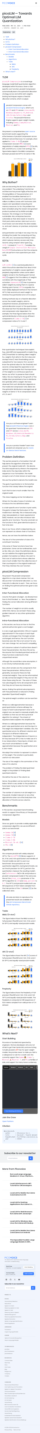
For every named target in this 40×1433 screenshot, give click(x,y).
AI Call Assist (8, 1400)
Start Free (7, 1363)
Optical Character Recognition (13, 1338)
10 (21, 842)
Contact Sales (8, 1360)
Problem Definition (12, 44)
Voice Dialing (8, 1402)
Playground (8, 1371)
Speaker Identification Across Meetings (15, 1420)
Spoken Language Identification (14, 1321)
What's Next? (10, 72)
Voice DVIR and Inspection (12, 1409)
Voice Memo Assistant (11, 1396)
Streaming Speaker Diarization (13, 1317)
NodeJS (13, 1067)
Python (6, 1067)
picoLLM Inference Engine (15, 108)
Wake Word (8, 1303)
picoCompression (9, 1351)
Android (20, 1067)
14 (28, 955)
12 (20, 856)
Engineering (6, 32)
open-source (30, 131)
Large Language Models (11, 1332)
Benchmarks (10, 54)
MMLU (14, 64)
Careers (7, 1376)
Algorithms (13, 59)
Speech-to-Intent (9, 1306)
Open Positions (7, 1121)
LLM (14, 32)
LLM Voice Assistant (10, 1391)
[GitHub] (10, 1279)
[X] (15, 1279)
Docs (6, 1365)
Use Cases (7, 1367)
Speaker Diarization (10, 1319)
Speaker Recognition (10, 1314)
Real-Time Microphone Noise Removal (15, 1393)
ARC (13, 67)
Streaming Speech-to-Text (12, 1308)
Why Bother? (10, 39)
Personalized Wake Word (11, 1385)
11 (11, 845)
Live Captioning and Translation (13, 1387)
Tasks (11, 62)
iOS (27, 1067)
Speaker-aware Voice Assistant (13, 1417)
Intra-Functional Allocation (19, 52)
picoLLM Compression (13, 47)
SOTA (7, 42)
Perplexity (15, 69)
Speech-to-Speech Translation (13, 1389)
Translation (8, 1329)
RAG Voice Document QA (11, 1404)
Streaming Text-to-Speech (12, 1312)
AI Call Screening (9, 1398)
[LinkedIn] (6, 1279)
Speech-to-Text (9, 1310)
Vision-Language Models (12, 1340)
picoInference (8, 1353)
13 (30, 888)
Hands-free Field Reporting (12, 1411)
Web (31, 1067)
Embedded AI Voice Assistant (13, 1415)
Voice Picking (8, 1413)
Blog (6, 1369)
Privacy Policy (8, 1430)
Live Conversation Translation (13, 1407)
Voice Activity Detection (11, 1301)
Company (7, 1373)
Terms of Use (16, 1430)
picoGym (7, 1349)
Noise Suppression (10, 1323)
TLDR (7, 37)
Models (11, 57)
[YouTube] (19, 1279)
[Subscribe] (31, 1158)
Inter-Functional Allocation (19, 49)
